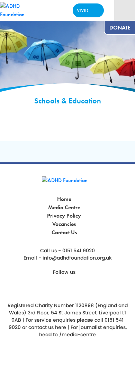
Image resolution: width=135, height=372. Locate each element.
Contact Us (64, 232)
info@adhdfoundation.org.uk (77, 257)
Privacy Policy (64, 215)
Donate (119, 27)
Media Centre (64, 207)
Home (64, 199)
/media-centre (77, 334)
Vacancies (64, 224)
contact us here (47, 327)
